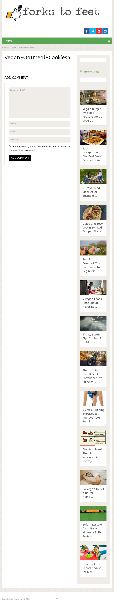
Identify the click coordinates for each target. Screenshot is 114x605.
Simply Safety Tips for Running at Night (93, 338)
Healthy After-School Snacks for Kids (92, 568)
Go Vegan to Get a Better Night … (93, 492)
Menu (9, 40)
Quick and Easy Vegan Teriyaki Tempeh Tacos (92, 227)
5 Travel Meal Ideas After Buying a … (91, 191)
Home (5, 48)
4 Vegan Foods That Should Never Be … (92, 302)
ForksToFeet (7, 599)
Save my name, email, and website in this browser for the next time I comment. (39, 148)
